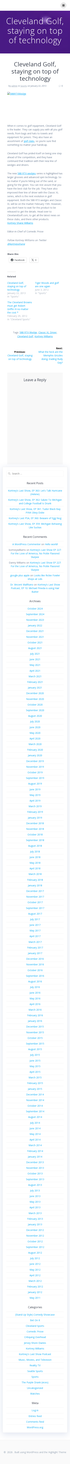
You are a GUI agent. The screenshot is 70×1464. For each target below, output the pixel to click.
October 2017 (35, 902)
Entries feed (35, 1416)
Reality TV (35, 1365)
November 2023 (35, 619)
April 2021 (35, 670)
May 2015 (35, 1066)
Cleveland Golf (25, 336)
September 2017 (35, 908)
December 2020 (35, 693)
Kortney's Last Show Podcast (35, 1354)
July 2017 (35, 919)
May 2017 (35, 930)
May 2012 (35, 1269)
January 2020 (35, 755)
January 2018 (35, 885)
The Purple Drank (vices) (35, 1382)
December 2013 (35, 1162)
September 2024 (35, 614)
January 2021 (35, 687)
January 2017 (35, 953)
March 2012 (35, 1281)
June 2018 (35, 857)
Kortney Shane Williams (20, 223)
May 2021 (35, 665)
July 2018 (35, 851)
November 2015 (35, 1032)
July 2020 (35, 721)
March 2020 (35, 744)
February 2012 (35, 1286)
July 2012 (35, 1258)
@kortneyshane (16, 244)
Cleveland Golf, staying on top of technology (16, 286)
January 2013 (35, 1224)
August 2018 (35, 845)
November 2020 (35, 699)
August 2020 (35, 715)
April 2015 (35, 1071)
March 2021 (35, 676)
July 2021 (35, 653)
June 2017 (35, 925)
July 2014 (35, 1122)
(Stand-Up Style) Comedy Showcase (35, 1314)
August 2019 (35, 783)
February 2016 (35, 1015)
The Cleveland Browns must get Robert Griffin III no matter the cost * (19, 307)
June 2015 (35, 1060)
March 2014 (35, 1145)
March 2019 (35, 806)
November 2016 (35, 964)
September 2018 (35, 840)
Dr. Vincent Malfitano (21, 584)
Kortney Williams (43, 336)
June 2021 (35, 659)
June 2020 (35, 727)
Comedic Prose (35, 1331)
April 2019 (35, 800)
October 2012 (35, 1241)
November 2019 (35, 766)
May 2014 (35, 1134)
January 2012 (35, 1292)
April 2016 (35, 1004)
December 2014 (35, 1094)
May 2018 (35, 862)
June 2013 (35, 1196)
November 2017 (35, 896)
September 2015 (35, 1043)
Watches (35, 1393)
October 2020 (35, 704)
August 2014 (35, 1117)
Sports (23, 85)
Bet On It (35, 1320)
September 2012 (35, 1247)
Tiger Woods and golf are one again (47, 284)
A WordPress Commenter (26, 544)
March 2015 (35, 1077)
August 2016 (35, 981)
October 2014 (35, 1105)
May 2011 (35, 1297)
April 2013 (35, 1207)
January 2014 (35, 1156)
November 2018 (35, 828)
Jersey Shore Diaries (35, 1342)
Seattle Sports (35, 1371)
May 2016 (35, 998)
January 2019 (35, 817)
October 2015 (35, 1038)
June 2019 (35, 789)
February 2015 (35, 1083)
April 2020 (35, 738)
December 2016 (35, 958)
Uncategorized (35, 1388)
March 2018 (35, 874)
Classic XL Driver (47, 332)
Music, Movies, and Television (35, 1359)
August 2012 (35, 1252)
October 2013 (35, 1173)
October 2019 (35, 772)
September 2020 (35, 710)
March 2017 (35, 942)
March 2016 (35, 1009)
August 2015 (35, 1049)
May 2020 (35, 732)
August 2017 (35, 913)
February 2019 (35, 811)
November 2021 (35, 636)
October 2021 (35, 642)
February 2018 (35, 879)
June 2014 (35, 1128)
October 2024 (35, 608)
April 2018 (35, 868)
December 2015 (35, 1026)
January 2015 (35, 1088)
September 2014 (35, 1111)
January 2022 (35, 625)
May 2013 (35, 1201)
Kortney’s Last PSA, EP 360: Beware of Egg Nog (35, 518)
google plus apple (20, 575)
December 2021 (35, 631)
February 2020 (35, 749)
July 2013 (35, 1190)
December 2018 (35, 823)
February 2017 (35, 947)
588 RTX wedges (27, 173)
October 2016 (35, 970)
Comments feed (35, 1421)
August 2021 (35, 648)
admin (14, 85)
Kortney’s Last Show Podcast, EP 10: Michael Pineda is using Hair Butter (35, 588)
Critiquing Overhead (35, 1337)
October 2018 (35, 834)
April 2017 (35, 936)
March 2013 (35, 1213)
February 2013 (35, 1218)
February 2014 (35, 1151)
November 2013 (35, 1167)
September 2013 (35, 1179)
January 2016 (35, 1021)
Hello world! (51, 544)
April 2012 (35, 1275)
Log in (35, 1410)
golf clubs (29, 141)
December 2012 (35, 1230)
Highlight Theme (57, 1452)
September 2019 (35, 778)
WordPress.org (35, 1427)
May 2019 (35, 795)
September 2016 (35, 975)
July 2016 (35, 987)
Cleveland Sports (35, 1325)
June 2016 (35, 992)
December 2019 (35, 761)
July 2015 (35, 1054)
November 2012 (35, 1235)
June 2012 (35, 1263)
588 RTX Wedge (28, 332)
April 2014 (35, 1139)
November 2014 (35, 1100)
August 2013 (35, 1184)
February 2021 (35, 682)
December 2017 (35, 891)
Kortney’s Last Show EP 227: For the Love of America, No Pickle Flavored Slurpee (36, 553)
